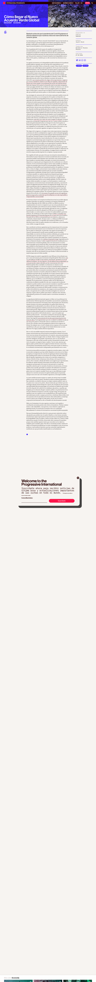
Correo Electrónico (27, 498)
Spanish (78, 36)
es (81, 3)
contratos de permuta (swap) (51, 239)
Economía (79, 65)
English (78, 34)
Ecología (85, 65)
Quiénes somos (68, 3)
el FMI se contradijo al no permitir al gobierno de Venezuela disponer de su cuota (46, 214)
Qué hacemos (56, 3)
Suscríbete (62, 501)
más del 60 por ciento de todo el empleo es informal (48, 119)
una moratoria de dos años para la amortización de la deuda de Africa (46, 319)
